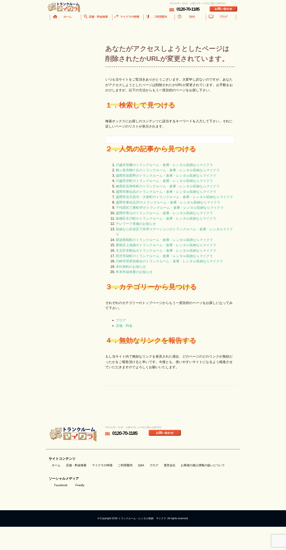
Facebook (60, 485)
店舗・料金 (124, 325)
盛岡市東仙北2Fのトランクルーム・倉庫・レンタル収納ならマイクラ (168, 202)
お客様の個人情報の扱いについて (203, 465)
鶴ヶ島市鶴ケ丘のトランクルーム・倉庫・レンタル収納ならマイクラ (168, 170)
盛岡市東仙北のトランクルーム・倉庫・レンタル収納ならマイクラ (166, 191)
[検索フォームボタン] (228, 140)
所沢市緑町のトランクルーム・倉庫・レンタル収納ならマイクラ (164, 256)
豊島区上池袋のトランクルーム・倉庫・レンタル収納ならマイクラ (166, 245)
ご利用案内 (160, 16)
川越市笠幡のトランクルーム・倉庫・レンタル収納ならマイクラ (164, 165)
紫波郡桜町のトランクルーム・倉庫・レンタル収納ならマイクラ (164, 240)
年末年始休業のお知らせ (134, 272)
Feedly (79, 485)
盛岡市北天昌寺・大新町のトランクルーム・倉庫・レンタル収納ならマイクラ (174, 197)
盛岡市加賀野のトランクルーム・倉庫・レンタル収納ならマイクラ (166, 175)
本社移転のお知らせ (131, 266)
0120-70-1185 (187, 9)
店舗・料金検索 (98, 16)
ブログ (223, 16)
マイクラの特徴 (129, 16)
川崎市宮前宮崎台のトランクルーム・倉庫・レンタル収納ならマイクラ (169, 261)
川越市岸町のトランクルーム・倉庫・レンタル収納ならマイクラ (164, 181)
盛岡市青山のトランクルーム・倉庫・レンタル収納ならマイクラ (164, 213)
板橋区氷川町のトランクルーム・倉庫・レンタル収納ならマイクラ (166, 218)
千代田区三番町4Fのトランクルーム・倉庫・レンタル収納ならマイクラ (170, 207)
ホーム (67, 16)
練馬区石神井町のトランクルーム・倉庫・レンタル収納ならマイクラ (168, 186)
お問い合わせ (223, 8)
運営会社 (169, 465)
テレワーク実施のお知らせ (136, 223)
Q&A (192, 16)
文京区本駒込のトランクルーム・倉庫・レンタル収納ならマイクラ (166, 250)
